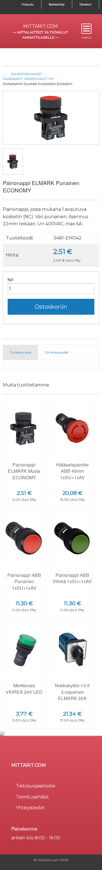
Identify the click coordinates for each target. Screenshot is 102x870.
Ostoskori (86, 4)
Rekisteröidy (57, 4)
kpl (10, 279)
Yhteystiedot (30, 807)
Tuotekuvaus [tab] (20, 352)
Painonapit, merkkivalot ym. (28, 79)
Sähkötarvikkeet (26, 74)
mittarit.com (40, 26)
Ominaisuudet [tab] (57, 352)
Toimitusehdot (32, 797)
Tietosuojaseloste (35, 786)
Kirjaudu (28, 4)
